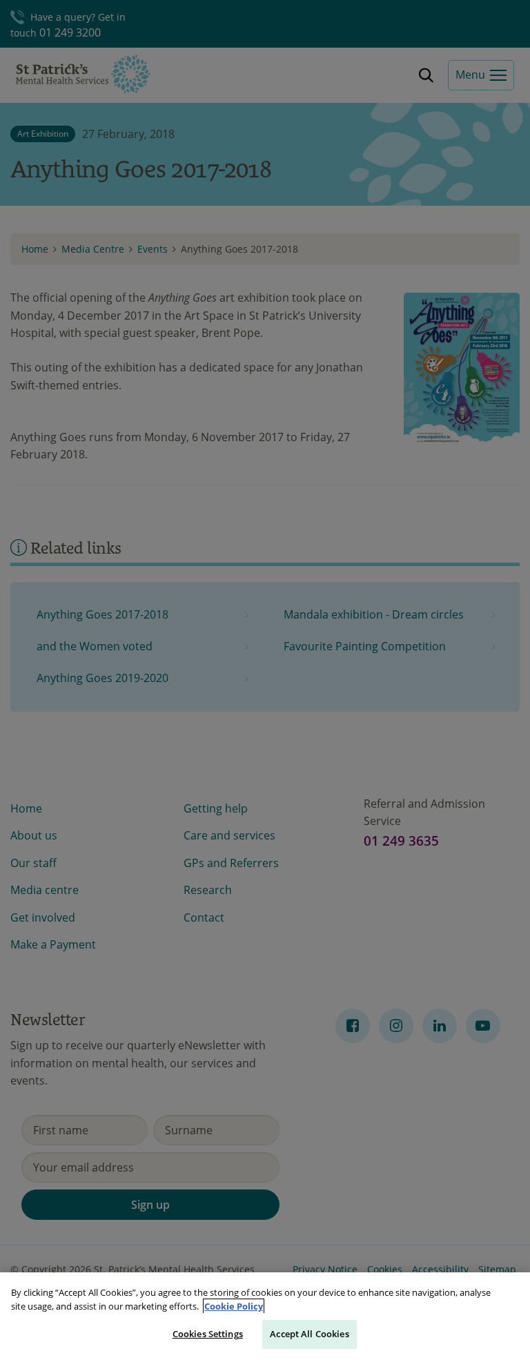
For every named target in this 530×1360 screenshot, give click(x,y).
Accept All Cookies (309, 1334)
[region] (265, 1316)
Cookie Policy (233, 1306)
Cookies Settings (208, 1334)
